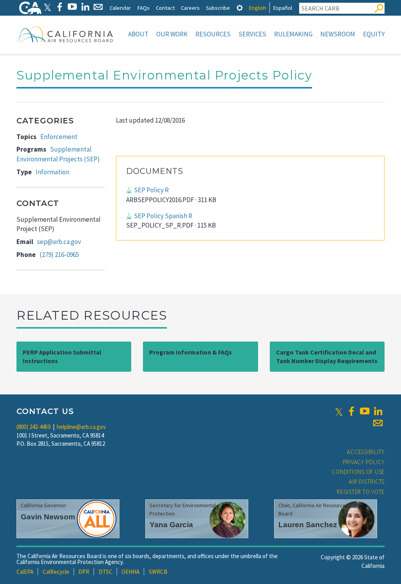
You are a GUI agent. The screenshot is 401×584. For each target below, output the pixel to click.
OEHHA (130, 571)
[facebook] (351, 411)
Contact (165, 7)
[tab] (239, 8)
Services (252, 34)
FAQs (143, 7)
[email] (378, 423)
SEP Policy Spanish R (163, 216)
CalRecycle (56, 571)
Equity (374, 34)
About (138, 34)
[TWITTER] (47, 7)
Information (52, 172)
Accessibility (366, 452)
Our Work (172, 34)
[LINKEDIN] (85, 7)
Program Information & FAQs (190, 352)
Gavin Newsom (48, 517)
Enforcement (59, 136)
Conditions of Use (358, 472)
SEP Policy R (151, 190)
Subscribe (218, 7)
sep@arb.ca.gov (59, 241)
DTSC (105, 571)
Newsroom (337, 34)
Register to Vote (361, 491)
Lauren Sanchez (307, 525)
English (257, 7)
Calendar (120, 7)
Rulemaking (293, 34)
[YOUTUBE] (72, 7)
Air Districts (367, 481)
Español (282, 7)
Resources (213, 34)
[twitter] (339, 411)
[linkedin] (378, 411)
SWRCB (158, 571)
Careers (190, 7)
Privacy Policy (364, 462)
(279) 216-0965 (59, 254)
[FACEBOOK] (59, 7)
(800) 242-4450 (33, 426)
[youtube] (364, 411)
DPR (83, 571)
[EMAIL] (98, 7)
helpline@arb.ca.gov (81, 426)
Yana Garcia (171, 525)
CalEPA (24, 571)
